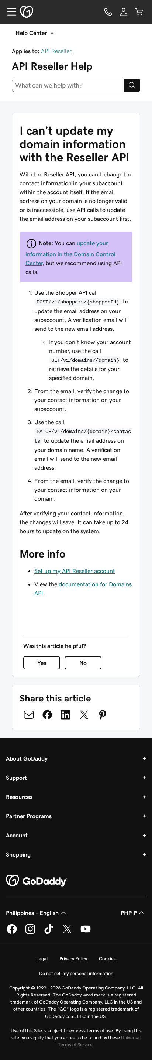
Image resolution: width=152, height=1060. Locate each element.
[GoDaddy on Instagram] (30, 933)
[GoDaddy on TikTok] (49, 933)
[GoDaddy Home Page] (36, 881)
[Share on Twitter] (84, 715)
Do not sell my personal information (76, 973)
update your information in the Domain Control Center (70, 253)
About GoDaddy (27, 758)
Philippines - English (32, 913)
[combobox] (68, 85)
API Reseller (56, 51)
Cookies (107, 958)
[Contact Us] (108, 12)
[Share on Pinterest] (102, 715)
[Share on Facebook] (47, 715)
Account (17, 835)
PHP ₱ (129, 913)
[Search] (132, 85)
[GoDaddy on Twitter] (67, 933)
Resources (19, 797)
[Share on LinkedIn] (65, 715)
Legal (42, 958)
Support (16, 778)
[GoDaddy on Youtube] (85, 933)
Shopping (18, 854)
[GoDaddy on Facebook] (12, 933)
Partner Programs (29, 816)
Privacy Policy (73, 958)
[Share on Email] (29, 715)
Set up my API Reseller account (74, 571)
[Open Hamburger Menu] (9, 12)
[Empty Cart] (139, 12)
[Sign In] (124, 12)
